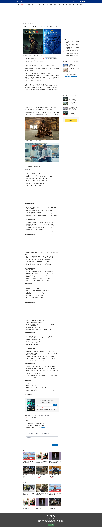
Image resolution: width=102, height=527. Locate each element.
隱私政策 (55, 409)
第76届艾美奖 (40, 415)
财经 (59, 4)
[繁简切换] (41, 61)
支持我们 (71, 120)
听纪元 (55, 4)
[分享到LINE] (29, 61)
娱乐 (66, 4)
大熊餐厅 (34, 415)
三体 (45, 415)
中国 (25, 4)
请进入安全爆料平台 (71, 76)
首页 (18, 4)
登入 (83, 1)
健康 (47, 4)
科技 (63, 4)
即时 (22, 4)
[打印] (36, 61)
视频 (51, 4)
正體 (26, 1)
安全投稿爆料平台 (44, 427)
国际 (33, 4)
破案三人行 (49, 415)
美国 (29, 4)
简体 (28, 1)
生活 (74, 4)
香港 (44, 4)
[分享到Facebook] (26, 61)
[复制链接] (34, 61)
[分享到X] (31, 61)
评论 (36, 4)
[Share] (23, 477)
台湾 (40, 4)
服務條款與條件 (51, 409)
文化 (70, 4)
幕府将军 (29, 415)
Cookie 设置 (51, 524)
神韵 (77, 4)
